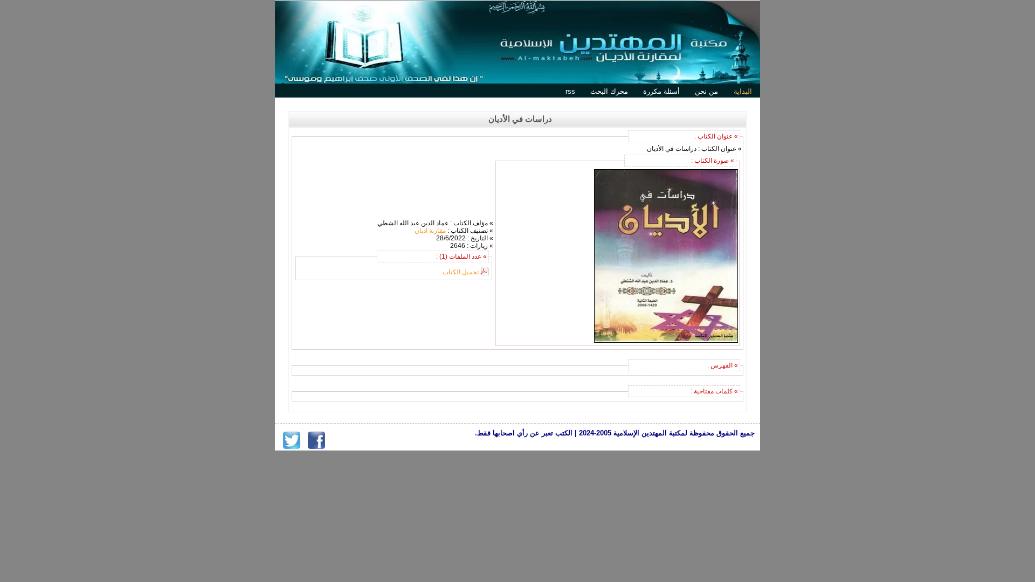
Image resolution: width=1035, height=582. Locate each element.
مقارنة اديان (430, 230)
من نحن (706, 91)
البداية (743, 91)
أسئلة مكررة (661, 91)
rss (570, 91)
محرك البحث (609, 91)
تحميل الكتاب (461, 272)
